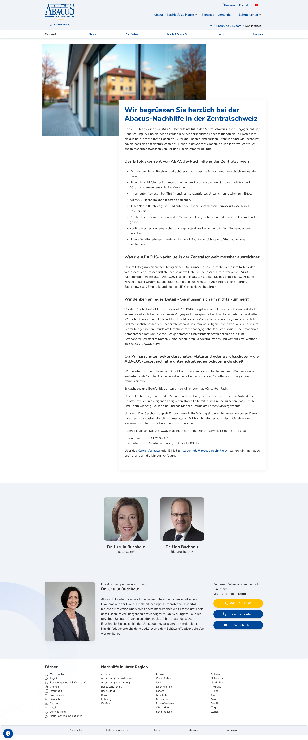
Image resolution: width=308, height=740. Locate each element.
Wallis (215, 703)
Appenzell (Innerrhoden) (115, 682)
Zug (213, 707)
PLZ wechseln (61, 24)
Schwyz (215, 674)
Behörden (132, 34)
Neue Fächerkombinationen (65, 716)
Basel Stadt (108, 691)
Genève (105, 703)
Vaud (214, 699)
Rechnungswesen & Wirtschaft (68, 682)
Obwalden (162, 707)
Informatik (55, 691)
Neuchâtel (162, 695)
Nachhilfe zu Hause (180, 15)
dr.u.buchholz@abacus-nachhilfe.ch (203, 451)
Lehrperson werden (117, 730)
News (92, 34)
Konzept (208, 15)
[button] (257, 5)
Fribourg (106, 699)
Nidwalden (162, 699)
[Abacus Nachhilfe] (211, 26)
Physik (53, 678)
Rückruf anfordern (240, 614)
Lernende (224, 15)
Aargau (105, 674)
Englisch (52, 703)
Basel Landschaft (111, 687)
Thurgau (216, 687)
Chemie (54, 687)
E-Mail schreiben (240, 625)
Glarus (160, 674)
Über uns (229, 5)
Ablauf (158, 15)
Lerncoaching (57, 712)
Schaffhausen (164, 712)
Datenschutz (194, 730)
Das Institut (52, 34)
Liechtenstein (164, 687)
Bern (104, 695)
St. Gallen (217, 682)
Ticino (214, 691)
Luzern (160, 691)
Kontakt (244, 5)
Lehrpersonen (248, 15)
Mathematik (56, 674)
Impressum (232, 730)
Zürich (215, 712)
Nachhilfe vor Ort (178, 34)
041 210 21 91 (240, 603)
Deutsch (54, 699)
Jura (158, 682)
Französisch (56, 695)
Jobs (221, 34)
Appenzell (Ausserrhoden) (116, 678)
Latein (53, 707)
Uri (213, 695)
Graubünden (163, 678)
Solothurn (217, 678)
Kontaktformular (149, 451)
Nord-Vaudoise (165, 703)
